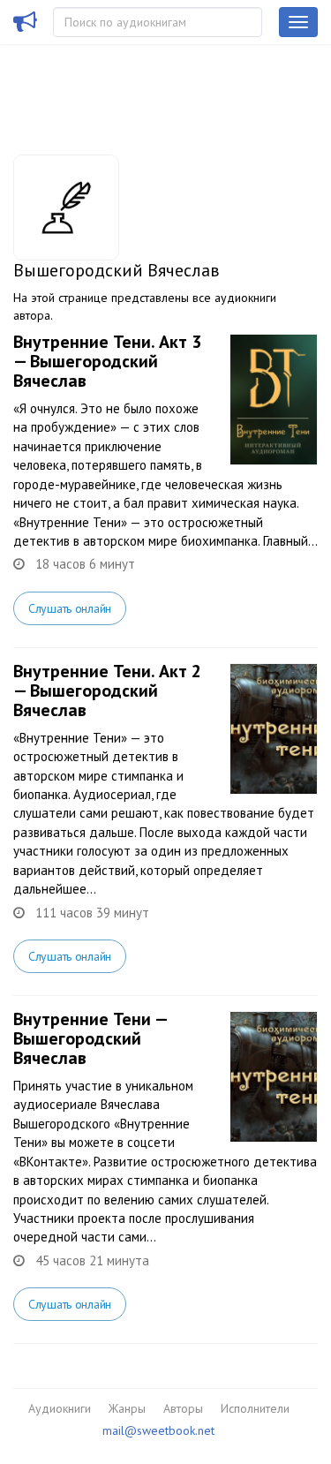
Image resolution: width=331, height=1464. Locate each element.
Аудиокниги (59, 1408)
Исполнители (255, 1408)
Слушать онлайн (69, 608)
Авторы (183, 1408)
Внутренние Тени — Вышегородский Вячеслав (90, 1038)
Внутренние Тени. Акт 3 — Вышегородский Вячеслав (107, 361)
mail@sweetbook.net (158, 1430)
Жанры (127, 1408)
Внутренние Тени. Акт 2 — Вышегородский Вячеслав (107, 690)
